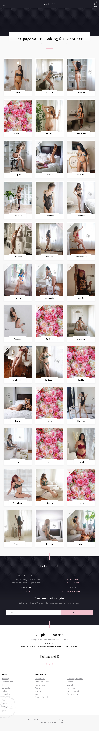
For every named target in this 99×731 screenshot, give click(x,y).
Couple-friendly (42, 697)
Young (37, 688)
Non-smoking (41, 684)
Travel (4, 684)
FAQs (4, 697)
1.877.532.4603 (25, 591)
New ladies (40, 678)
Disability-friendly (75, 678)
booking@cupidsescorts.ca (73, 591)
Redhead (71, 688)
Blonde (70, 681)
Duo (36, 694)
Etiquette (6, 694)
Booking (5, 678)
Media (5, 703)
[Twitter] (49, 664)
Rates (4, 691)
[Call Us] (95, 4)
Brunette (70, 684)
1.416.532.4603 (73, 579)
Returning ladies (42, 681)
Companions (7, 681)
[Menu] (3, 3)
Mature (38, 691)
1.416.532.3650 (73, 582)
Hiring (4, 706)
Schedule (6, 688)
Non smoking (72, 694)
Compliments (7, 700)
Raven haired (73, 691)
